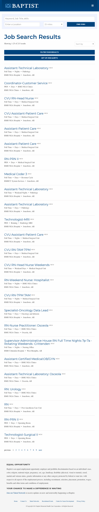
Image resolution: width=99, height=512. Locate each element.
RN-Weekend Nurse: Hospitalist (26, 280)
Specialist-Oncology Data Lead (26, 310)
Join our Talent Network (16, 493)
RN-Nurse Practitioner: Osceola (26, 325)
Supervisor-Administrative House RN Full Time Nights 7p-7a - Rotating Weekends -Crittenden (48, 342)
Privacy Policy (81, 501)
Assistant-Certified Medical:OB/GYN (29, 359)
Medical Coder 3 (15, 174)
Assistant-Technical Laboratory (26, 68)
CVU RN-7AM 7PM (17, 250)
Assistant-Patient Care (20, 128)
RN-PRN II (11, 159)
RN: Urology (12, 389)
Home (16, 501)
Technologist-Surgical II (21, 434)
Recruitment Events (47, 501)
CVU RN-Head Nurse (19, 98)
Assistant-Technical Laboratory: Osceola (32, 374)
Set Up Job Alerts (49, 58)
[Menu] (93, 5)
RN (6, 404)
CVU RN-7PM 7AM (17, 295)
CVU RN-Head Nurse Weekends (27, 265)
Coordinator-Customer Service (26, 83)
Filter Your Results (49, 52)
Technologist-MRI (17, 219)
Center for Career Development (65, 501)
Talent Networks (34, 501)
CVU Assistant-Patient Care (23, 113)
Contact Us (23, 501)
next (40, 450)
